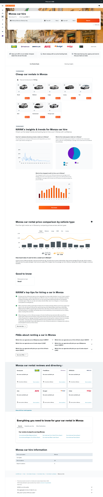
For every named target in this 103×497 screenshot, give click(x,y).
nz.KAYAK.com (18, 473)
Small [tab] (41, 231)
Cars (24, 473)
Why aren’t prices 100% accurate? (26, 492)
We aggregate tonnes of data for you (27, 490)
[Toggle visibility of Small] (66, 163)
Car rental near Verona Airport (73, 435)
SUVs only (97, 24)
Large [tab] (52, 231)
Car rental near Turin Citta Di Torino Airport (52, 435)
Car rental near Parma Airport (73, 437)
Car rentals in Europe (31, 473)
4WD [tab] (57, 231)
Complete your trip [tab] (29, 426)
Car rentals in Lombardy (51, 473)
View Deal (27, 98)
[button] (101, 1)
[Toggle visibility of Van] (65, 165)
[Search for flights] (3, 10)
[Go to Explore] (3, 24)
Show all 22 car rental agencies (24, 410)
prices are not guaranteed (45, 482)
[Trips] (3, 31)
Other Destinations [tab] (40, 426)
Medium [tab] (47, 231)
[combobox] (13, 17)
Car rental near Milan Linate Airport (51, 437)
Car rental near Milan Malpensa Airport (28, 435)
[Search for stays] (3, 13)
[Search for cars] (3, 16)
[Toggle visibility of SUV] (77, 163)
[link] (54, 207)
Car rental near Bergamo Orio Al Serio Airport (29, 437)
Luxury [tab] (67, 231)
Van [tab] (62, 231)
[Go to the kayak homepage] (10, 6)
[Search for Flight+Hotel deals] (3, 19)
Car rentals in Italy (41, 473)
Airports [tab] (20, 426)
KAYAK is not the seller (23, 487)
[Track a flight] (3, 27)
